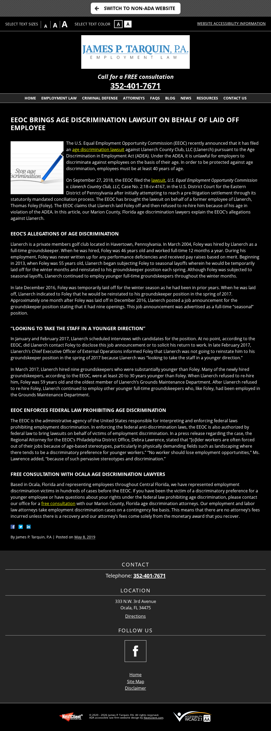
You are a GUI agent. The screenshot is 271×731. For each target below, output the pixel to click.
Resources (207, 98)
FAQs (155, 98)
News (185, 98)
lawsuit (158, 180)
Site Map (135, 681)
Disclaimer (135, 688)
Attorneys (134, 98)
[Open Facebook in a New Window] (135, 651)
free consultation (58, 503)
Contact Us (235, 98)
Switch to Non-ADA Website (139, 8)
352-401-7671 (135, 85)
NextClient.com (153, 717)
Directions (135, 616)
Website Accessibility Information (231, 23)
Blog (170, 98)
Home (30, 98)
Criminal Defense (100, 98)
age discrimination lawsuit (98, 149)
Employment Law (59, 98)
